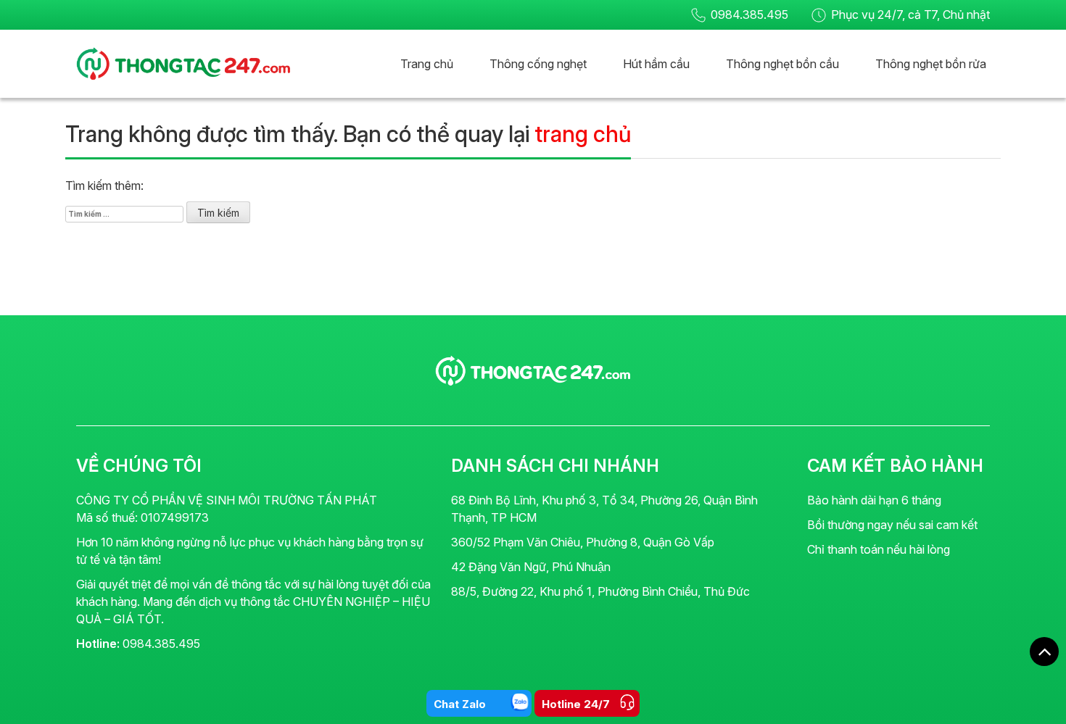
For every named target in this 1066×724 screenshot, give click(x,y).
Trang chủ (426, 64)
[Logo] (533, 369)
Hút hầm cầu (656, 64)
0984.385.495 (749, 14)
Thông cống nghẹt (538, 64)
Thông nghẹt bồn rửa (930, 64)
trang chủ (582, 133)
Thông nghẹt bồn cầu (782, 64)
